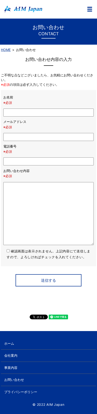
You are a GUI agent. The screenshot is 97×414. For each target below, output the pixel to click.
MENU (89, 9)
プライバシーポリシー (20, 392)
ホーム (9, 343)
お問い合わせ (14, 380)
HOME (6, 50)
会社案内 (10, 355)
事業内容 (10, 368)
